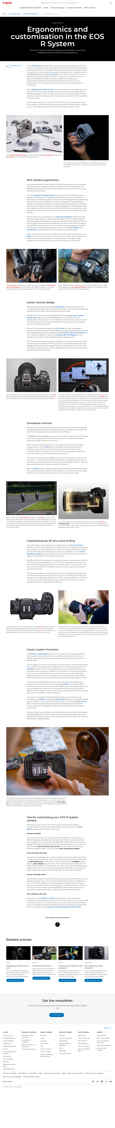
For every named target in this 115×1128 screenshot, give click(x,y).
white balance (74, 227)
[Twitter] (106, 1081)
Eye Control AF (52, 74)
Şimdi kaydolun (56, 1015)
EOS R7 (102, 396)
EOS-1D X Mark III (61, 699)
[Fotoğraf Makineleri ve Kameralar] (42, 8)
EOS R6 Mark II (44, 654)
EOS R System (37, 66)
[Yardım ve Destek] (96, 8)
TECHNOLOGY (88, 962)
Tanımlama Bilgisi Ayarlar (31, 1077)
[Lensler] (49, 8)
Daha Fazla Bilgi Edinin (15, 980)
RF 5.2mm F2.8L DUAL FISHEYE (73, 333)
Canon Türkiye (8, 1081)
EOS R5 (36, 469)
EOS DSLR (30, 669)
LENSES (34, 962)
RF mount (12, 285)
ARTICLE (8, 962)
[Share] (57, 924)
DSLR (29, 236)
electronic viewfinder (64, 217)
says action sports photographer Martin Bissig (64, 907)
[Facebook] (93, 1081)
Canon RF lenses (76, 545)
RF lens (101, 522)
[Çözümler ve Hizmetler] (82, 8)
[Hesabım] (110, 3)
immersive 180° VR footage (65, 335)
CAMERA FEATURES (57, 23)
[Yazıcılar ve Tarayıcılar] (65, 8)
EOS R (66, 684)
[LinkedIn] (102, 1081)
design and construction (18, 155)
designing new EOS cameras (42, 89)
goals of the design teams (44, 195)
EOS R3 (32, 74)
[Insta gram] (97, 1081)
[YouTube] (110, 1081)
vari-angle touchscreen (78, 287)
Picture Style (31, 230)
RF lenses (9, 157)
